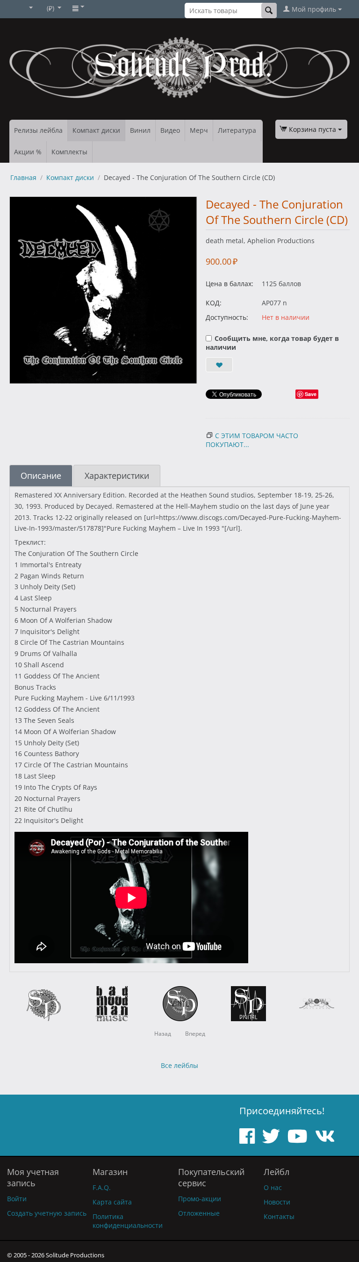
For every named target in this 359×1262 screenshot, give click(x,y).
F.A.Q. (102, 1187)
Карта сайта (112, 1201)
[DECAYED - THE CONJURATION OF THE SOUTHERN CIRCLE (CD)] (103, 290)
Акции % (28, 151)
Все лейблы (179, 1065)
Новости (277, 1201)
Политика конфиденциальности (128, 1221)
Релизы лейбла (38, 130)
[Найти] (269, 10)
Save (310, 393)
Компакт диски (96, 130)
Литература (237, 130)
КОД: (214, 302)
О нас (273, 1187)
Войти (17, 1198)
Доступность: (227, 317)
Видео (170, 130)
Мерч (199, 130)
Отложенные (199, 1213)
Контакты (279, 1216)
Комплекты (69, 151)
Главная (23, 177)
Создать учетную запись (46, 1213)
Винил (140, 130)
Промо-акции (199, 1198)
